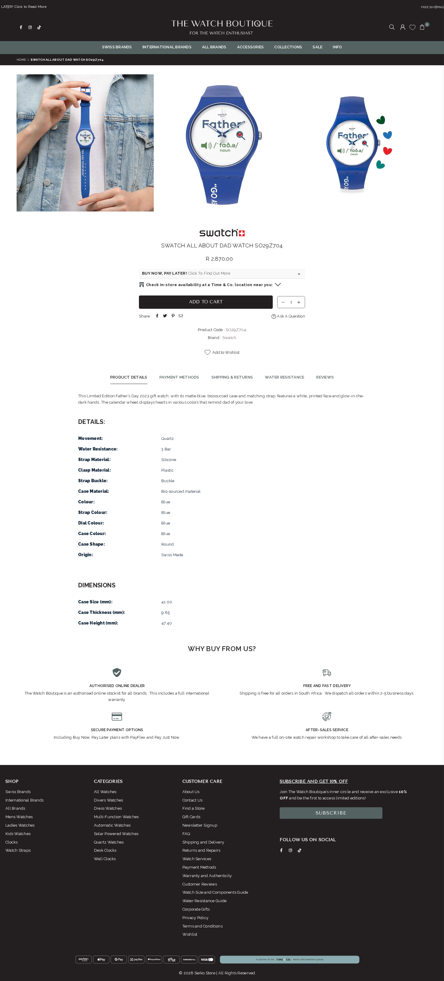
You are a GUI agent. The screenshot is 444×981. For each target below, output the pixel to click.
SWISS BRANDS (117, 47)
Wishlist (190, 934)
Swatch (229, 337)
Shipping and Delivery (203, 842)
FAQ (186, 833)
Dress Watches (108, 808)
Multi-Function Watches (116, 817)
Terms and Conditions (202, 926)
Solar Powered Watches (116, 833)
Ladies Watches (20, 825)
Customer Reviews (199, 884)
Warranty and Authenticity (207, 875)
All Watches (105, 791)
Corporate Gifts (196, 909)
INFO (337, 47)
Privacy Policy (195, 917)
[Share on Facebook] (157, 316)
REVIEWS (325, 377)
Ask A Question (290, 316)
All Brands (15, 808)
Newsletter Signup (199, 825)
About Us (191, 791)
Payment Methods (199, 867)
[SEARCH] (392, 27)
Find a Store (193, 808)
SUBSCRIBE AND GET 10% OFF (314, 781)
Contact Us (192, 800)
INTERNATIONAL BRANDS (167, 47)
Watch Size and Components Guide (215, 892)
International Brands (24, 800)
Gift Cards (191, 817)
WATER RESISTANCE (284, 377)
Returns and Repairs (201, 850)
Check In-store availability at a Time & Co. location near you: (209, 284)
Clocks (11, 842)
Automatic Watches (112, 825)
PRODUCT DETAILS (128, 377)
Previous (22, 142)
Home (21, 59)
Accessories (250, 47)
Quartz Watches (109, 842)
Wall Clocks (105, 859)
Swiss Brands (18, 791)
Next (422, 142)
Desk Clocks (105, 850)
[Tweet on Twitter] (165, 316)
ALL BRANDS (214, 47)
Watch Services (196, 859)
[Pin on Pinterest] (173, 316)
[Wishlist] (412, 27)
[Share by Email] (181, 316)
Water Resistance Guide (204, 901)
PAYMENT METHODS (179, 377)
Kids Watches (18, 833)
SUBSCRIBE (331, 813)
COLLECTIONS (288, 47)
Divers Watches (108, 800)
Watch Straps (18, 850)
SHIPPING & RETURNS (232, 377)
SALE (317, 47)
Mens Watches (19, 817)
